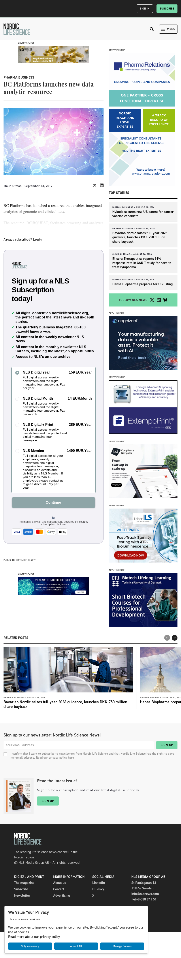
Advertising (61, 895)
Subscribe (167, 8)
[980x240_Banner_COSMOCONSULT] (53, 62)
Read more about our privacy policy (34, 936)
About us (59, 882)
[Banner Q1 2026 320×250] (143, 432)
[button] (174, 638)
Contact (58, 889)
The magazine (24, 882)
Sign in (145, 8)
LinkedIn (98, 882)
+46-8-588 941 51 (143, 899)
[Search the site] (152, 29)
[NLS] (17, 29)
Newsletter (22, 895)
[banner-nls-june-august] (53, 593)
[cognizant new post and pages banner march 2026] (143, 368)
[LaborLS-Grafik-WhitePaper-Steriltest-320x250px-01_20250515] (143, 561)
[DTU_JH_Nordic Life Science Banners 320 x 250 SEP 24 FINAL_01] (143, 625)
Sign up (167, 745)
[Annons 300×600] (142, 184)
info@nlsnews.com (145, 893)
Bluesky (98, 889)
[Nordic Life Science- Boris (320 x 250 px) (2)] (143, 497)
